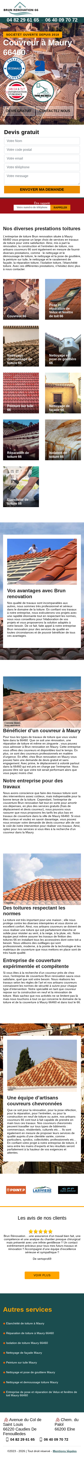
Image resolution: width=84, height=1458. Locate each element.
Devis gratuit (19, 111)
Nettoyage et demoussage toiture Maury (32, 1382)
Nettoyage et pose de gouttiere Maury (30, 1372)
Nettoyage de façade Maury (24, 1352)
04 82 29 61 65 (23, 20)
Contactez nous (54, 111)
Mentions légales (65, 1451)
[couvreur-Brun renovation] (21, 8)
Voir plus (42, 1275)
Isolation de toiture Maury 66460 (27, 1343)
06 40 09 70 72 (61, 20)
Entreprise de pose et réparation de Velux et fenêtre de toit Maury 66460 (41, 1393)
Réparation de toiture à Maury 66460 (30, 1333)
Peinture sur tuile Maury (21, 1362)
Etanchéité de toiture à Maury (25, 1323)
